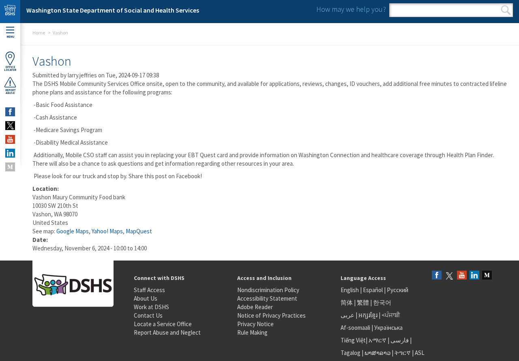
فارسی (399, 340)
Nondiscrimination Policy (268, 290)
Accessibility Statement (267, 298)
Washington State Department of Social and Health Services (112, 10)
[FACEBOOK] (10, 112)
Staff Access (149, 290)
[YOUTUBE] (10, 139)
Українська (388, 327)
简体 (347, 302)
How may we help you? (351, 9)
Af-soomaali (355, 327)
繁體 (363, 302)
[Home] (10, 11)
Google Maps (72, 231)
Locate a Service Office (163, 324)
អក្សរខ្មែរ (367, 315)
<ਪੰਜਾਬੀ (391, 315)
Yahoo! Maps (107, 231)
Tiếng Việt (353, 340)
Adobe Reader (255, 307)
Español (373, 290)
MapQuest (139, 231)
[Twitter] (449, 276)
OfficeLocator (10, 68)
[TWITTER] (10, 125)
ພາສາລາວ (377, 353)
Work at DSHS (151, 307)
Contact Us (148, 315)
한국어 (382, 302)
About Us (145, 298)
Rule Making (252, 332)
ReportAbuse (10, 91)
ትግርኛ (403, 353)
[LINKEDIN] (10, 153)
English (350, 290)
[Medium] (487, 276)
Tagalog (350, 353)
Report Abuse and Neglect (167, 332)
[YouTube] (462, 276)
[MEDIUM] (10, 167)
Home (38, 33)
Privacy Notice (255, 324)
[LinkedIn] (474, 276)
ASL (420, 353)
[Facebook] (436, 276)
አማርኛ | (379, 340)
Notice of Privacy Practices (271, 315)
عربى (347, 315)
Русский (397, 290)
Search (506, 10)
